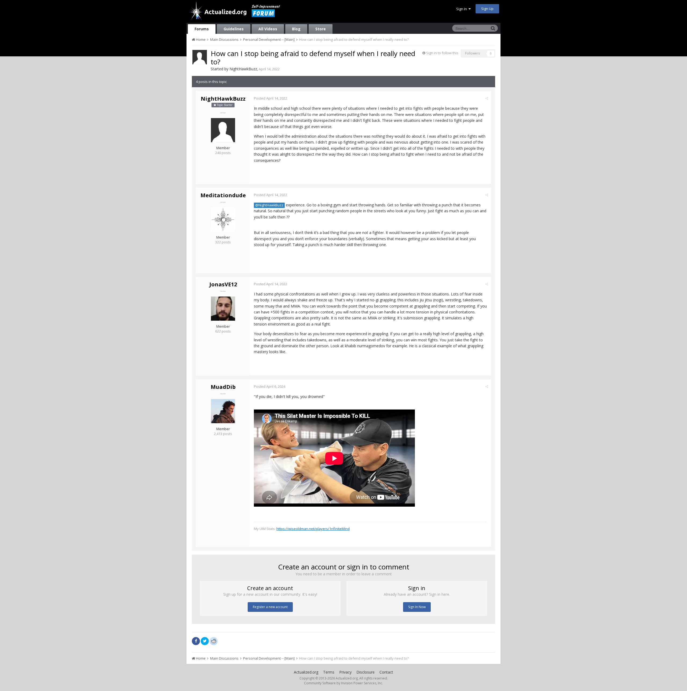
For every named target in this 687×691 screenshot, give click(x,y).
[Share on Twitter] (205, 641)
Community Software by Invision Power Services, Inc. (343, 683)
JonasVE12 (223, 284)
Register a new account (270, 607)
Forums (202, 28)
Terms (328, 672)
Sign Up (487, 8)
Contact (386, 672)
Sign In (462, 8)
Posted (270, 98)
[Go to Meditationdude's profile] (223, 219)
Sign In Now (417, 607)
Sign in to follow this (442, 52)
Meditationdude (223, 195)
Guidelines (234, 28)
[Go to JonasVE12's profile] (223, 309)
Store (320, 28)
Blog (296, 28)
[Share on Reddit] (214, 641)
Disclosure (365, 672)
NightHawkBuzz (243, 68)
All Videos (267, 28)
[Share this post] (486, 98)
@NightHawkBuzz (269, 205)
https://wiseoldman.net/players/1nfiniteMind (313, 528)
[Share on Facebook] (196, 641)
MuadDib (223, 386)
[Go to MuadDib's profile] (223, 411)
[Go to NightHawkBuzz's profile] (199, 57)
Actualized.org (306, 672)
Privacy (345, 672)
